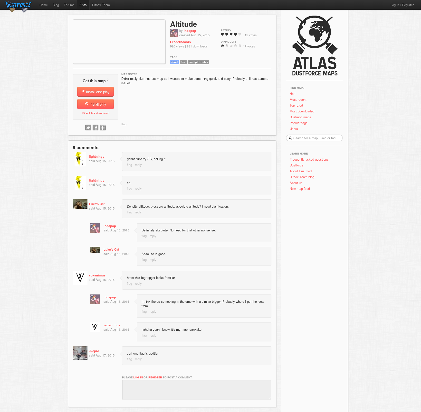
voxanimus (97, 275)
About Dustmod (301, 171)
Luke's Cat (97, 203)
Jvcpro (94, 350)
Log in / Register (402, 4)
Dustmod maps (300, 117)
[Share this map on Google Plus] (103, 127)
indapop (190, 30)
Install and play (97, 91)
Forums (69, 4)
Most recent (298, 99)
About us (296, 182)
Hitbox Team (101, 4)
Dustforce (296, 165)
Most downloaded (302, 111)
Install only (97, 104)
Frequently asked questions (309, 159)
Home (43, 4)
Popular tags (298, 122)
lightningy (96, 156)
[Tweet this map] (88, 127)
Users (294, 128)
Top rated (296, 105)
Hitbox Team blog (302, 176)
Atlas (83, 4)
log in (138, 377)
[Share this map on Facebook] (95, 127)
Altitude (183, 23)
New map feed (301, 188)
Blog (56, 4)
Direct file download (95, 113)
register (155, 377)
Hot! (293, 93)
